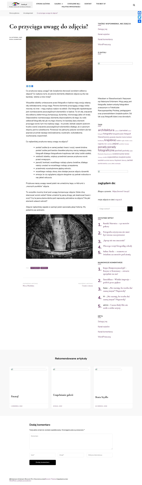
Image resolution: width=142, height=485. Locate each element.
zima (113, 164)
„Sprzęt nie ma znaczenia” (114, 240)
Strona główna (43, 4)
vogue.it (118, 199)
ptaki (131, 151)
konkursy (101, 141)
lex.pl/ (126, 191)
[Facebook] (139, 13)
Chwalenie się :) (73, 4)
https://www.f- (118, 191)
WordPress (13, 481)
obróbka (44, 268)
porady (102, 147)
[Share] (139, 21)
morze (130, 140)
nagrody (101, 144)
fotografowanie (117, 134)
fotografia (35, 268)
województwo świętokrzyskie (119, 157)
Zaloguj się (102, 29)
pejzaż (115, 143)
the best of (101, 4)
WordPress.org (104, 44)
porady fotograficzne (107, 148)
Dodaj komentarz (16, 39)
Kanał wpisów (104, 34)
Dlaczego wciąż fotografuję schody (117, 246)
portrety (125, 150)
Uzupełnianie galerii (63, 394)
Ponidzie (127, 144)
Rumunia (101, 154)
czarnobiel (123, 130)
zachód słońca (102, 164)
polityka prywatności (71, 7)
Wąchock (117, 160)
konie (124, 137)
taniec (127, 154)
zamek (109, 163)
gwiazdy (112, 137)
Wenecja (100, 157)
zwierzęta (117, 163)
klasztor (119, 137)
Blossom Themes (50, 479)
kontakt (88, 4)
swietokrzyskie (118, 154)
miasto (127, 140)
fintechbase (108, 279)
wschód (101, 160)
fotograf (100, 134)
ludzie (119, 140)
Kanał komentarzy (105, 39)
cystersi (117, 130)
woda (105, 157)
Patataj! (15, 396)
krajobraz (110, 140)
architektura (106, 130)
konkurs (129, 137)
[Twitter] (139, 17)
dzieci (129, 130)
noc (105, 144)
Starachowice (108, 154)
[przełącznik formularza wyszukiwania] (134, 5)
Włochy (124, 160)
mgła (122, 140)
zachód (130, 160)
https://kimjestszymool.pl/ (114, 268)
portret (118, 150)
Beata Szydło (101, 397)
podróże (121, 144)
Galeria (57, 4)
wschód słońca (109, 160)
